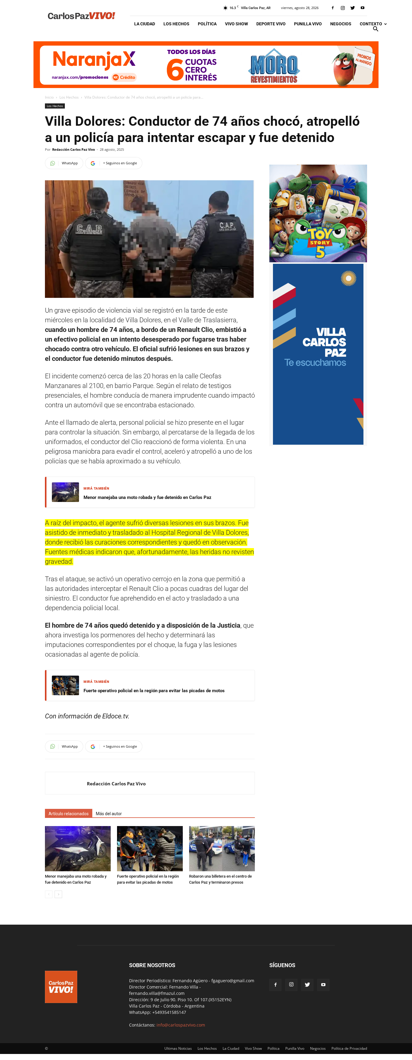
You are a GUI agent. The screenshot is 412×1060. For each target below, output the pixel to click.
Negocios (340, 23)
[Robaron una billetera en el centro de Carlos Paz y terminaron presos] (222, 848)
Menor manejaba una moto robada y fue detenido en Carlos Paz (147, 497)
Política (207, 23)
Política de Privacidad (349, 1048)
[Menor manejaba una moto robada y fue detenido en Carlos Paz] (78, 848)
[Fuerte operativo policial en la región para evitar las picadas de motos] (150, 848)
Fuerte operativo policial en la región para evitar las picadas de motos (154, 690)
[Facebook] (332, 8)
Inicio (49, 97)
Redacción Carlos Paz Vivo (73, 149)
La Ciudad (144, 23)
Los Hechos (176, 23)
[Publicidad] (206, 64)
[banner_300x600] (318, 443)
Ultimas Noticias (178, 1048)
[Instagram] (342, 8)
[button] (375, 30)
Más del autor (109, 813)
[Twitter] (352, 8)
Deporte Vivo (271, 23)
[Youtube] (362, 8)
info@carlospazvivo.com (181, 1025)
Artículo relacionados (69, 813)
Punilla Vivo (308, 23)
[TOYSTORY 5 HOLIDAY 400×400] (318, 260)
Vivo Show (236, 23)
